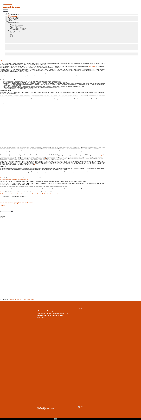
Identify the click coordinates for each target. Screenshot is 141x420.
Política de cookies (81, 311)
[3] (101, 155)
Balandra (11, 36)
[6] (34, 164)
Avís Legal (80, 309)
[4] (45, 158)
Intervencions (10, 49)
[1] (63, 99)
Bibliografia (10, 20)
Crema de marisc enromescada (15, 33)
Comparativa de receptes (12, 42)
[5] (64, 159)
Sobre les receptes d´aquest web (13, 22)
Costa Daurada (92, 66)
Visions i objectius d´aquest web (13, 14)
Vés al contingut (3, 0)
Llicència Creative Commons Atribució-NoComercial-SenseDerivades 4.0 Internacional (21, 299)
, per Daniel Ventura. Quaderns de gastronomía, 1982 (15, 179)
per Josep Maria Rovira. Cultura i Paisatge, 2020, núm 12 (30, 193)
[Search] (12, 211)
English (9, 54)
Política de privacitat (82, 308)
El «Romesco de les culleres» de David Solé (17, 29)
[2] (20, 150)
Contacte (7, 50)
